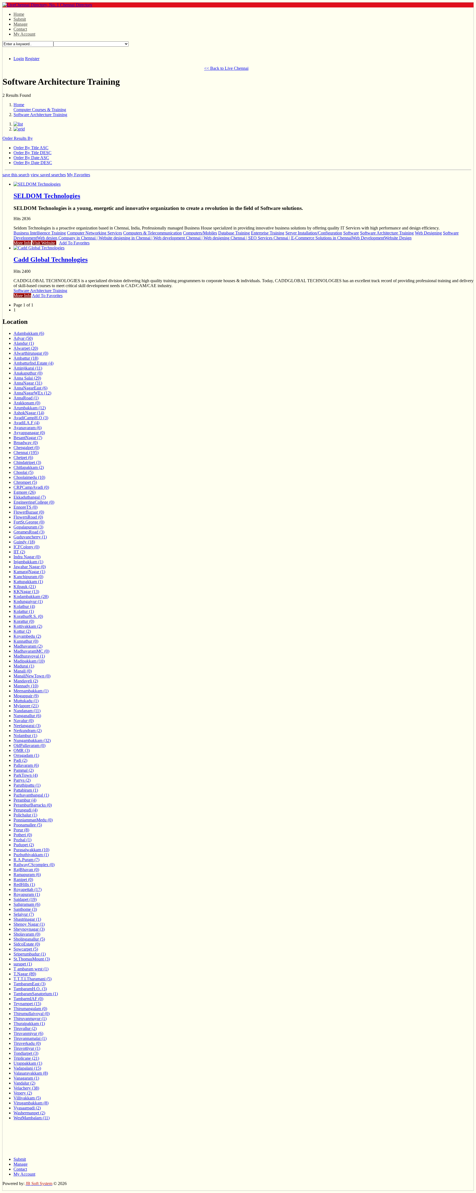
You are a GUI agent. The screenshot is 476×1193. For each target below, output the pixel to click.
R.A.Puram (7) (26, 859)
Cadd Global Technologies (50, 259)
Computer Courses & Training (39, 109)
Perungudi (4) (25, 810)
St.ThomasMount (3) (31, 959)
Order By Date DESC (32, 162)
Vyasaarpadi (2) (27, 1108)
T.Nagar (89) (24, 974)
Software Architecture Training (40, 114)
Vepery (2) (22, 1093)
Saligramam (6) (26, 904)
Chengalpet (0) (26, 447)
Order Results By (17, 138)
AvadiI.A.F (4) (26, 422)
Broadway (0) (25, 442)
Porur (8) (21, 830)
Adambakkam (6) (28, 333)
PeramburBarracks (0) (32, 805)
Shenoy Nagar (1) (29, 924)
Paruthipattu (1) (26, 785)
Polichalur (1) (25, 815)
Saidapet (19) (25, 899)
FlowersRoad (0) (28, 517)
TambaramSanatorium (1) (35, 993)
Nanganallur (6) (27, 715)
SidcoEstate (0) (26, 944)
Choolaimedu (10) (29, 477)
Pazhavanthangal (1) (31, 795)
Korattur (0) (23, 621)
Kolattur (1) (23, 611)
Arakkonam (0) (26, 403)
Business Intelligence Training (39, 233)
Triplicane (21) (26, 1058)
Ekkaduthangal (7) (29, 497)
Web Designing (428, 233)
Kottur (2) (22, 631)
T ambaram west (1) (30, 969)
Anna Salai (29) (27, 378)
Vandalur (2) (24, 1083)
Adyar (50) (23, 338)
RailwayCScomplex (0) (34, 864)
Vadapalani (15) (27, 1068)
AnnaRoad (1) (26, 398)
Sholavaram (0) (26, 934)
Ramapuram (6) (27, 874)
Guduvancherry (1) (30, 537)
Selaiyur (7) (23, 914)
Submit (19, 19)
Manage (20, 24)
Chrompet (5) (25, 482)
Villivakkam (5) (27, 1098)
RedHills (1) (24, 884)
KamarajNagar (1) (29, 571)
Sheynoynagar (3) (29, 929)
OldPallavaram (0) (29, 745)
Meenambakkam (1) (30, 690)
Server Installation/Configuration (313, 233)
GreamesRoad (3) (28, 532)
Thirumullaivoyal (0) (31, 1013)
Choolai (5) (23, 472)
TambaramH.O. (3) (30, 988)
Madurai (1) (23, 666)
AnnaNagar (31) (27, 383)
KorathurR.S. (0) (28, 616)
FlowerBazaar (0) (28, 512)
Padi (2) (20, 760)
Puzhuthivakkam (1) (31, 854)
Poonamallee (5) (27, 825)
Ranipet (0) (23, 879)
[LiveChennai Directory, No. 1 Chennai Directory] (47, 4)
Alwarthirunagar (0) (30, 353)
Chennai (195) (26, 452)
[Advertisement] (102, 68)
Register (32, 58)
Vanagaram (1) (26, 1078)
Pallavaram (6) (26, 765)
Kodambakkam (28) (30, 596)
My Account (24, 34)
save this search (15, 174)
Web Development (368, 238)
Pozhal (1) (22, 839)
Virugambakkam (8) (30, 1103)
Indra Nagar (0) (26, 556)
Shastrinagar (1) (27, 919)
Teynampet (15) (27, 1003)
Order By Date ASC (31, 157)
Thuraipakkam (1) (29, 1023)
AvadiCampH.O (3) (30, 417)
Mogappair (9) (26, 695)
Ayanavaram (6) (27, 427)
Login (18, 58)
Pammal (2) (23, 770)
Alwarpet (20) (25, 348)
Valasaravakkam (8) (30, 1073)
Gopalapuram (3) (28, 527)
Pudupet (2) (23, 844)
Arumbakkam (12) (29, 407)
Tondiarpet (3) (25, 1053)
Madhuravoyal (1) (29, 656)
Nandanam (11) (26, 710)
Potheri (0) (22, 834)
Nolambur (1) (25, 735)
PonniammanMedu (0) (33, 820)
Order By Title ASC (30, 147)
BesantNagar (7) (27, 437)
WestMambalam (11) (31, 1117)
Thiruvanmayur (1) (30, 1018)
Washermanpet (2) (29, 1113)
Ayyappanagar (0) (29, 432)
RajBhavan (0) (26, 869)
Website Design (398, 238)
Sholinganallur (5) (29, 939)
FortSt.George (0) (28, 522)
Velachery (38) (26, 1088)
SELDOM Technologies (46, 195)
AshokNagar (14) (28, 412)
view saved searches (48, 174)
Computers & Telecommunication (152, 233)
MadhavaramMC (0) (31, 651)
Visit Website (44, 243)
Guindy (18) (24, 542)
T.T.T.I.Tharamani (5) (32, 978)
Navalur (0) (23, 720)
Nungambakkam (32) (32, 740)
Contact (20, 29)
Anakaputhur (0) (27, 373)
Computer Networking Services (94, 233)
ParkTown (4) (25, 775)
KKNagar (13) (26, 591)
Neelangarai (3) (26, 725)
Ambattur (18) (25, 358)
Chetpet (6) (23, 457)
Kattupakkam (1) (28, 581)
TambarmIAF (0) (28, 998)
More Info (22, 243)
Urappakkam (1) (27, 1063)
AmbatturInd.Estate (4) (33, 363)
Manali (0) (22, 671)
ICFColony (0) (26, 547)
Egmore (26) (24, 492)
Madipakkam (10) (29, 661)
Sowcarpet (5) (25, 949)
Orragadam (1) (26, 755)
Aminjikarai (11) (27, 368)
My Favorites (78, 174)
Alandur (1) (23, 343)
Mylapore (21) (26, 705)
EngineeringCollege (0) (33, 502)
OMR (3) (21, 750)
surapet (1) (22, 964)
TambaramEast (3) (29, 983)
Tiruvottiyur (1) (26, 1048)
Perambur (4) (24, 800)
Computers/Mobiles (200, 233)
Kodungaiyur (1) (28, 601)
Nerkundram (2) (27, 730)
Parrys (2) (22, 780)
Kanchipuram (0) (28, 576)
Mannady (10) (25, 686)
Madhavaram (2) (27, 646)
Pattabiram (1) (25, 790)
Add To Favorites (74, 243)
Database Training (234, 233)
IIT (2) (19, 551)
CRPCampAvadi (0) (31, 487)
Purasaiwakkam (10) (31, 849)
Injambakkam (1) (28, 561)
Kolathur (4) (24, 606)
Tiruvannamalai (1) (30, 1038)
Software (351, 233)
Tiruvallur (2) (25, 1028)
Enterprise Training (267, 233)
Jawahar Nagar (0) (29, 566)
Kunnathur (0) (25, 641)
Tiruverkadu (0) (27, 1043)
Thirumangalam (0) (30, 1008)
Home (18, 14)
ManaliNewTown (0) (31, 676)
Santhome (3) (25, 909)
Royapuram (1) (26, 894)
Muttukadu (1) (26, 700)
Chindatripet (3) (27, 462)
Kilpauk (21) (24, 586)
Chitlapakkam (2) (28, 467)
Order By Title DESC (32, 152)
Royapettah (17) (27, 889)
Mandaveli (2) (25, 681)
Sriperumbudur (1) (29, 954)
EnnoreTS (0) (25, 507)
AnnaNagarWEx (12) (32, 393)
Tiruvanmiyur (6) (28, 1033)
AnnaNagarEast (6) (30, 388)
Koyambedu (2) (27, 636)
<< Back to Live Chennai (226, 68)
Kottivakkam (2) (27, 626)
